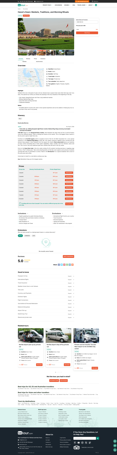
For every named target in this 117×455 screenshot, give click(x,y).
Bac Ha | (91, 403)
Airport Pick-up (22, 310)
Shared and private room (25, 317)
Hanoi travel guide (83, 417)
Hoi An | (49, 403)
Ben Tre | (55, 404)
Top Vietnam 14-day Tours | (51, 388)
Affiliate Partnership (64, 446)
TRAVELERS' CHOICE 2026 (86, 447)
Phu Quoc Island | (68, 404)
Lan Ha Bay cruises (62, 418)
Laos (33, 235)
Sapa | (39, 403)
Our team (48, 440)
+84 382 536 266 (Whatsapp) (26, 1)
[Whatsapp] (115, 441)
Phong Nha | (85, 403)
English (95, 1)
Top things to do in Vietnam (85, 415)
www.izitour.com (23, 444)
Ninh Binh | (34, 403)
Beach (20, 235)
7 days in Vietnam (42, 411)
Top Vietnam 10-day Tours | (37, 388)
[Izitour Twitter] (86, 442)
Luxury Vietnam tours (22, 411)
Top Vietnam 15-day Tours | (64, 388)
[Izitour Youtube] (78, 442)
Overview (21, 58)
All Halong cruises (62, 411)
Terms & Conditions (64, 442)
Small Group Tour (22, 314)
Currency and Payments (24, 293)
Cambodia (27, 235)
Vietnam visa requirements (85, 413)
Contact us (48, 442)
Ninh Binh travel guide (84, 420)
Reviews (24, 61)
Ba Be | (24, 404)
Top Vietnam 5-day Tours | (24, 394)
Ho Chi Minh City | (26, 403)
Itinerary (28, 58)
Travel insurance (22, 283)
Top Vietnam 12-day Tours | (76, 394)
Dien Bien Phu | (44, 404)
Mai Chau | (75, 403)
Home (19, 8)
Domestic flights (22, 296)
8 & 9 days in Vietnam (43, 413)
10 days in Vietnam (42, 415)
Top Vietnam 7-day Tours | (24, 388)
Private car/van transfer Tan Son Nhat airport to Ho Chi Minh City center (85, 346)
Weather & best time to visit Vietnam (28, 286)
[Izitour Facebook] (74, 442)
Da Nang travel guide (83, 422)
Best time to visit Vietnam (84, 411)
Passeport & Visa (22, 276)
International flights (23, 279)
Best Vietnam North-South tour (24, 415)
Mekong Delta (77, 404)
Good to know (39, 61)
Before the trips (49, 446)
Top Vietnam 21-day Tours (77, 388)
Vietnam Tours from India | (89, 394)
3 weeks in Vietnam (42, 422)
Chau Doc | (61, 404)
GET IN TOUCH (63, 380)
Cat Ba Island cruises (63, 417)
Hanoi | (20, 403)
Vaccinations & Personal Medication (28, 303)
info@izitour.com (39, 1)
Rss (96, 452)
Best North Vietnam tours (23, 413)
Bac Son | (50, 404)
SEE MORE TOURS (54, 380)
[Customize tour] (115, 450)
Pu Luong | (29, 404)
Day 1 (20, 118)
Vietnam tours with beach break (25, 418)
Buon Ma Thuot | (36, 404)
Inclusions (42, 58)
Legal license (63, 437)
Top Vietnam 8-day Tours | (50, 394)
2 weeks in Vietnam (42, 420)
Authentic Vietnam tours (23, 422)
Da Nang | (44, 403)
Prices (35, 58)
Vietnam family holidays (23, 417)
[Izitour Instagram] (82, 442)
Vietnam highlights (22, 424)
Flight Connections (23, 300)
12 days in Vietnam (42, 417)
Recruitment (48, 444)
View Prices (26, 15)
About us (48, 437)
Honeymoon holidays (22, 420)
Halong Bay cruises (62, 413)
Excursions (25, 8)
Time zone (21, 289)
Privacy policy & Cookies (65, 440)
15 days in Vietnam (42, 418)
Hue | (53, 403)
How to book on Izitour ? (65, 444)
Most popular (28, 360)
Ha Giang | (69, 403)
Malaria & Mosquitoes (24, 307)
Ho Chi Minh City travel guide (85, 418)
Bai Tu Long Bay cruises (63, 415)
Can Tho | (57, 403)
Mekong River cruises (63, 420)
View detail (39, 364)
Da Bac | (80, 403)
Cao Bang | (63, 403)
